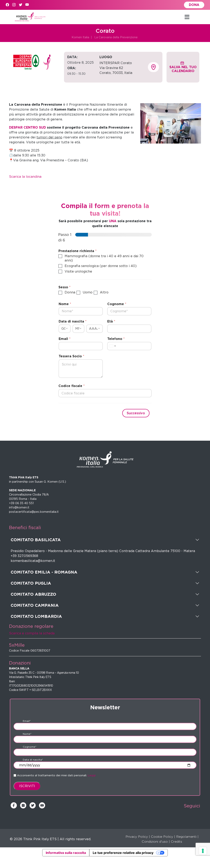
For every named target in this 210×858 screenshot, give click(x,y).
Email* (27, 720)
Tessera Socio (71, 356)
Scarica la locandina (25, 177)
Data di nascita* (33, 759)
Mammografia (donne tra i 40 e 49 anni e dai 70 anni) (104, 258)
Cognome (116, 304)
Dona (194, 5)
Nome (65, 304)
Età (111, 321)
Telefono (116, 339)
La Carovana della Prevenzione (116, 37)
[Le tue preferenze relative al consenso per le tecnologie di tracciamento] (203, 851)
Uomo (87, 292)
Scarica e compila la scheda (32, 633)
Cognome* (29, 746)
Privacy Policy (137, 837)
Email (65, 339)
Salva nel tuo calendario (183, 69)
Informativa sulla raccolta (66, 853)
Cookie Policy (162, 837)
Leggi (92, 775)
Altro (104, 292)
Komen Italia (80, 37)
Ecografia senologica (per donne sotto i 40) (101, 266)
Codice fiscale (71, 386)
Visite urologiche (78, 271)
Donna (70, 292)
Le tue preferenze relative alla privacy (123, 853)
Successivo (136, 413)
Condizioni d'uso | (156, 841)
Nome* (27, 733)
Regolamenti (186, 837)
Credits (176, 841)
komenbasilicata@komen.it (33, 561)
